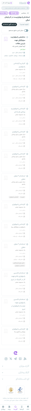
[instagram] (6, 358)
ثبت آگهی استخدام (8, 24)
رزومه (9, 409)
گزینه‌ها (22, 409)
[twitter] (10, 358)
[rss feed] (25, 358)
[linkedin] (20, 358)
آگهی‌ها (16, 409)
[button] (25, 13)
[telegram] (15, 358)
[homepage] (15, 353)
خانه (28, 409)
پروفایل (3, 409)
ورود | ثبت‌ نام (6, 3)
